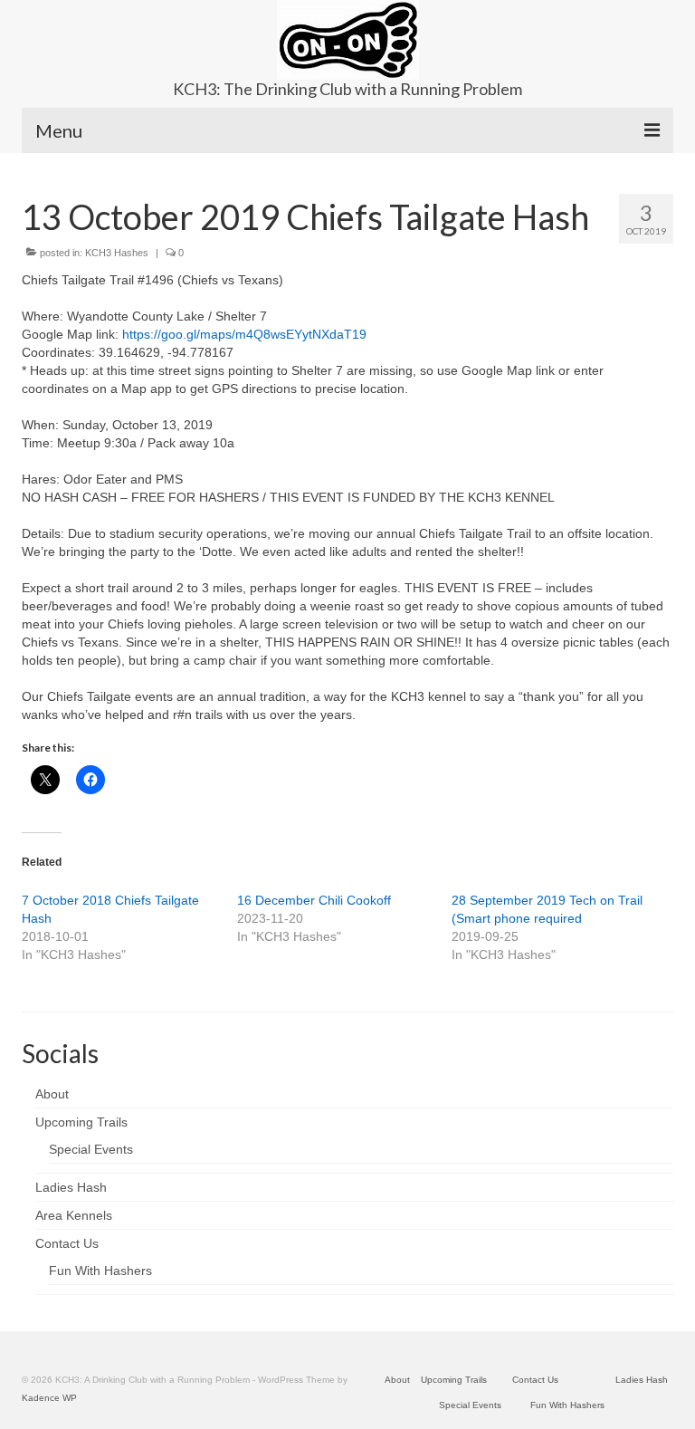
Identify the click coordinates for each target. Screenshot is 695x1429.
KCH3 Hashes (116, 252)
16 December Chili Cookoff (314, 900)
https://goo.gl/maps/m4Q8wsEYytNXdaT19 (244, 334)
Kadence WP (49, 1398)
